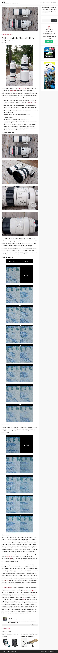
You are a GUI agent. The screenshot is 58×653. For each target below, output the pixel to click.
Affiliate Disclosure (53, 651)
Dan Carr (10, 618)
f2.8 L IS (28, 577)
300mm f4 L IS (13, 90)
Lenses (9, 628)
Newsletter (42, 651)
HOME (41, 2)
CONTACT (48, 2)
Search (43, 17)
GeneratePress (13, 651)
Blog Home (4, 34)
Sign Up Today (49, 41)
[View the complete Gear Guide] (49, 75)
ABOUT (44, 2)
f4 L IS (10, 558)
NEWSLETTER (53, 2)
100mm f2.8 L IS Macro (30, 590)
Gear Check (10, 34)
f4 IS (24, 599)
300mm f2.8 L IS (22, 88)
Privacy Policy (47, 651)
